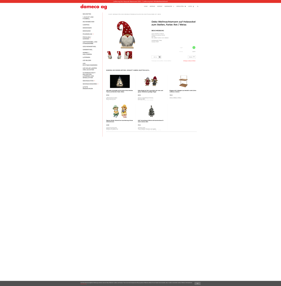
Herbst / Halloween (87, 53)
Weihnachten (88, 81)
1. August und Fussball (88, 17)
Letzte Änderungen (88, 87)
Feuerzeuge (87, 34)
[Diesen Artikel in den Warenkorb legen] (159, 57)
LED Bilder (87, 60)
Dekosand (87, 31)
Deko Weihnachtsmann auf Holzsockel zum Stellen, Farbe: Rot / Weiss (141, 14)
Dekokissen (87, 28)
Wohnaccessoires (90, 84)
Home (146, 6)
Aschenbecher (88, 22)
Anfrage (152, 6)
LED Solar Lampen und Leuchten (90, 69)
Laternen (86, 57)
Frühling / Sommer (87, 38)
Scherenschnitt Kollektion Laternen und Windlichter (89, 75)
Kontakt (159, 6)
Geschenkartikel (89, 46)
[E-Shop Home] (93, 6)
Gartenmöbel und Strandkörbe (90, 42)
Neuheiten (87, 14)
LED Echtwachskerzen (90, 64)
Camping (86, 25)
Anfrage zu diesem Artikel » (189, 60)
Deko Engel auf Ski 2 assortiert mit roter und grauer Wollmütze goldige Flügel (150, 91)
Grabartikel (87, 49)
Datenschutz (83, 283)
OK (197, 283)
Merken (191, 57)
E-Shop (110, 14)
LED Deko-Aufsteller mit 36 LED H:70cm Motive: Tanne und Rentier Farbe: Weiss (119, 91)
